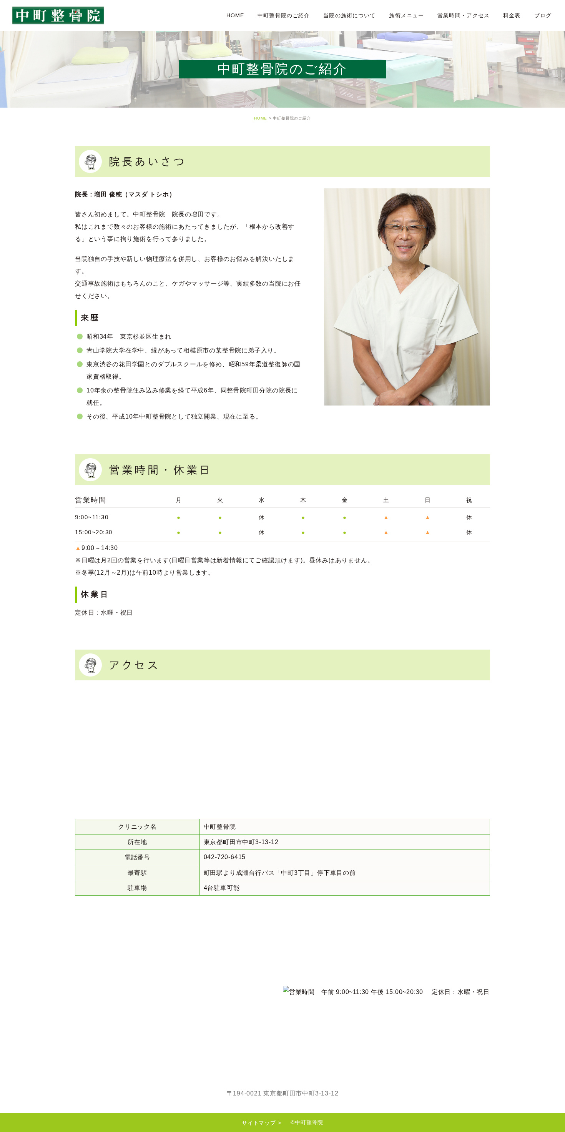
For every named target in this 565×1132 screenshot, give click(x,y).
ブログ (543, 15)
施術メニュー (406, 15)
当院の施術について (349, 15)
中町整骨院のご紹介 (284, 15)
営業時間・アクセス (463, 15)
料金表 (511, 15)
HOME (235, 15)
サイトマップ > (261, 1123)
